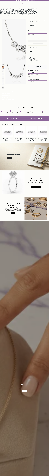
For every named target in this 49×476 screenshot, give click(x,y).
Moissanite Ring (26, 14)
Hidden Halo (33, 12)
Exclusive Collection (20, 11)
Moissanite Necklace (25, 10)
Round (1, 12)
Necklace (12, 15)
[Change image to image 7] (3, 83)
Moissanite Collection (21, 15)
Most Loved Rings (21, 8)
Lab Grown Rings (20, 14)
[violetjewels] (24, 4)
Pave (29, 12)
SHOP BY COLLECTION (34, 8)
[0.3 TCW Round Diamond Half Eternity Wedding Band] (31, 131)
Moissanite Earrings (31, 10)
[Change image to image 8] (3, 87)
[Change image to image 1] (3, 64)
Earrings (16, 15)
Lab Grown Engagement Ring (4, 8)
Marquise (18, 12)
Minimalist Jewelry (14, 11)
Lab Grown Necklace (11, 10)
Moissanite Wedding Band (12, 9)
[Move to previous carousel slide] (45, 124)
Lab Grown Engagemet (27, 11)
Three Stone (8, 13)
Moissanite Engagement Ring (14, 8)
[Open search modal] (2, 5)
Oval (3, 12)
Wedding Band (16, 13)
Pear (15, 12)
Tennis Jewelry (8, 11)
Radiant (9, 12)
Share (30, 83)
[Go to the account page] (45, 5)
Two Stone (4, 13)
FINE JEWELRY (30, 9)
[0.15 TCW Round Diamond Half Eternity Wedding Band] (7, 131)
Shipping (29, 47)
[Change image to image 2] (3, 67)
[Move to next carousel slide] (46, 124)
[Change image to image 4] (3, 74)
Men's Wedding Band (24, 9)
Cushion (13, 12)
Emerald (6, 12)
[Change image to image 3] (3, 70)
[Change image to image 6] (3, 80)
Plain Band (18, 9)
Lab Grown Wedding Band (4, 9)
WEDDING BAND (27, 8)
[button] (37, 41)
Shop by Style (23, 12)
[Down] (3, 88)
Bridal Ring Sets (2, 11)
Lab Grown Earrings (18, 10)
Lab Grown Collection (32, 14)
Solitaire (27, 12)
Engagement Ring (2, 15)
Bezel (12, 13)
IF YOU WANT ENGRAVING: (32, 25)
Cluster (1, 13)
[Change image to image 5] (3, 77)
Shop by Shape (34, 11)
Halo (36, 12)
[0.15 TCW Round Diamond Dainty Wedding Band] (19, 131)
